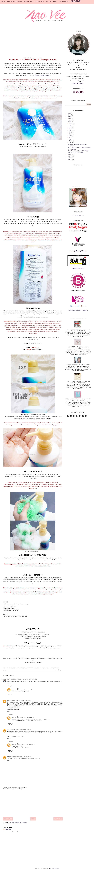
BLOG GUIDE (28, 1)
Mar (70, 139)
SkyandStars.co (54, 868)
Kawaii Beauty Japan (42, 668)
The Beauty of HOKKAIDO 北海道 (78, 151)
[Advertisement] (33, 42)
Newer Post (8, 819)
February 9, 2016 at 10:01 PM (27, 744)
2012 (69, 159)
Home (3, 1)
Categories (64, 1)
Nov (70, 125)
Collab (48, 1)
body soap (21, 668)
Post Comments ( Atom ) (19, 822)
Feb (70, 141)
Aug (70, 130)
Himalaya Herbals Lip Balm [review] (79, 147)
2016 (69, 121)
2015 (69, 154)
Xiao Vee (14, 689)
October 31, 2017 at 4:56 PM (24, 756)
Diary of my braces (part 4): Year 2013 (78, 364)
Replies (11, 686)
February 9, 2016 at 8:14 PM (26, 717)
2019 (69, 116)
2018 (69, 118)
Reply (8, 683)
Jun (70, 134)
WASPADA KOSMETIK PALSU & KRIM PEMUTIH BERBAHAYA (78, 329)
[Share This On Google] (61, 670)
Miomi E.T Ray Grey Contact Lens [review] (78, 347)
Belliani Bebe (11, 700)
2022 (69, 113)
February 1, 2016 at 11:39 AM (30, 679)
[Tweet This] (56, 670)
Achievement (39, 1)
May (70, 135)
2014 (69, 156)
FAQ (54, 1)
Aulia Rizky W (11, 729)
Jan (70, 142)
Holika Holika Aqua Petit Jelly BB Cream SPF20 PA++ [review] (78, 399)
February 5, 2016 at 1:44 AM (26, 689)
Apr (70, 137)
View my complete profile (11, 832)
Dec (70, 123)
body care (13, 668)
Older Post (58, 819)
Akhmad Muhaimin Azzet (14, 679)
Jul (70, 132)
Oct (70, 127)
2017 (69, 120)
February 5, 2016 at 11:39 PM (23, 700)
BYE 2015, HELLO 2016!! (76, 152)
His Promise (72, 149)
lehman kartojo (11, 756)
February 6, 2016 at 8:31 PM (23, 729)
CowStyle (30, 668)
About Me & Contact (14, 1)
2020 (69, 115)
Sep (70, 128)
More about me (78, 83)
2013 (69, 158)
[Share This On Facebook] (54, 670)
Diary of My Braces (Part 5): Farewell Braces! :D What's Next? (78, 381)
